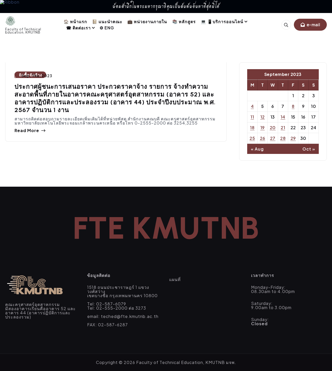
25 (252, 138)
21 (283, 127)
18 (252, 127)
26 (262, 138)
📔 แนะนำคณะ (107, 21)
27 (272, 138)
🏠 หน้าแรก (75, 21)
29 (293, 138)
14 (283, 117)
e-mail (313, 24)
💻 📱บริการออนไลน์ (222, 21)
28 (283, 138)
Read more (27, 130)
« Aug (257, 149)
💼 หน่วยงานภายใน (147, 21)
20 (273, 127)
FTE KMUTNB (166, 228)
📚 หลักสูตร (184, 21)
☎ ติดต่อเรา (78, 27)
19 (262, 127)
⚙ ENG (107, 27)
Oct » (308, 149)
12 (262, 117)
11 (252, 117)
